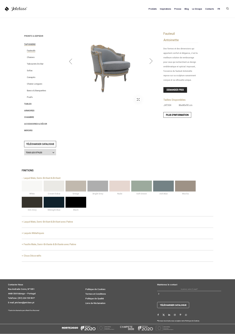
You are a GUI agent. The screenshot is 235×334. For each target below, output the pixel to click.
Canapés (31, 77)
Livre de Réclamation (95, 303)
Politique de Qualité (94, 298)
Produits (153, 9)
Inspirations (165, 9)
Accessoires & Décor (35, 124)
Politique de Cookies (95, 289)
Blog (186, 9)
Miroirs (28, 130)
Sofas (29, 70)
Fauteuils (31, 50)
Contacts (209, 9)
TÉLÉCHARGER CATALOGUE (40, 144)
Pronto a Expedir (33, 36)
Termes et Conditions (95, 294)
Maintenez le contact (167, 284)
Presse (177, 9)
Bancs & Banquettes (36, 90)
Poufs (30, 97)
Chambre (29, 117)
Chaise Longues (34, 84)
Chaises (31, 57)
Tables (27, 104)
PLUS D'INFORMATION (177, 115)
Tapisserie (29, 44)
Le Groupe (197, 9)
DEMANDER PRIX (175, 90)
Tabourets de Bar (35, 64)
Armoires (29, 110)
